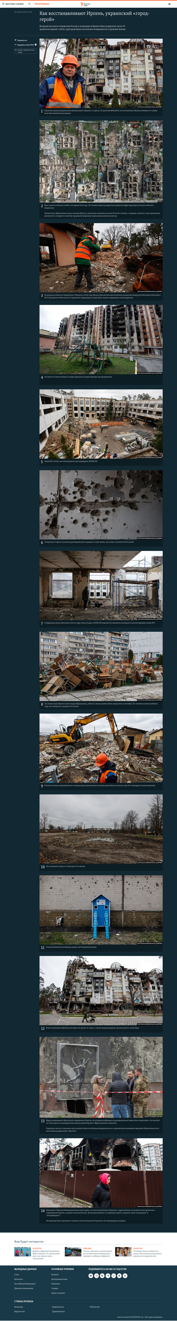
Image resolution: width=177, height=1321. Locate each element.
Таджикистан (58, 1307)
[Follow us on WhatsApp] (113, 1275)
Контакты (18, 1279)
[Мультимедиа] (169, 4)
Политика (55, 1284)
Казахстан (37, 1248)
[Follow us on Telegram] (108, 1275)
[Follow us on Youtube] (90, 1275)
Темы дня (87, 1248)
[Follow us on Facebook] (102, 1275)
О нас (16, 1275)
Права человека (58, 1293)
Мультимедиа (42, 4)
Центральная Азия (59, 1279)
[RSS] (125, 1275)
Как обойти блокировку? (24, 1284)
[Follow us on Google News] (119, 1275)
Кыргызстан (19, 1312)
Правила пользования (23, 1288)
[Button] (20, 41)
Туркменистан (58, 1312)
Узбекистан (95, 1307)
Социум (54, 1288)
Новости (55, 1275)
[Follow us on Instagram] (96, 1275)
